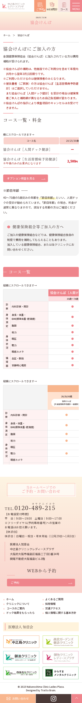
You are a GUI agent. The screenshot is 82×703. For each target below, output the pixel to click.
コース (64, 9)
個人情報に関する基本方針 (60, 613)
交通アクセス (53, 608)
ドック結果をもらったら (20, 613)
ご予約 (40, 9)
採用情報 (50, 604)
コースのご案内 (16, 608)
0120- (35, 508)
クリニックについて (17, 604)
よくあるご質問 (54, 599)
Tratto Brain (48, 690)
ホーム (6, 35)
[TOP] (76, 698)
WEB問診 (52, 9)
